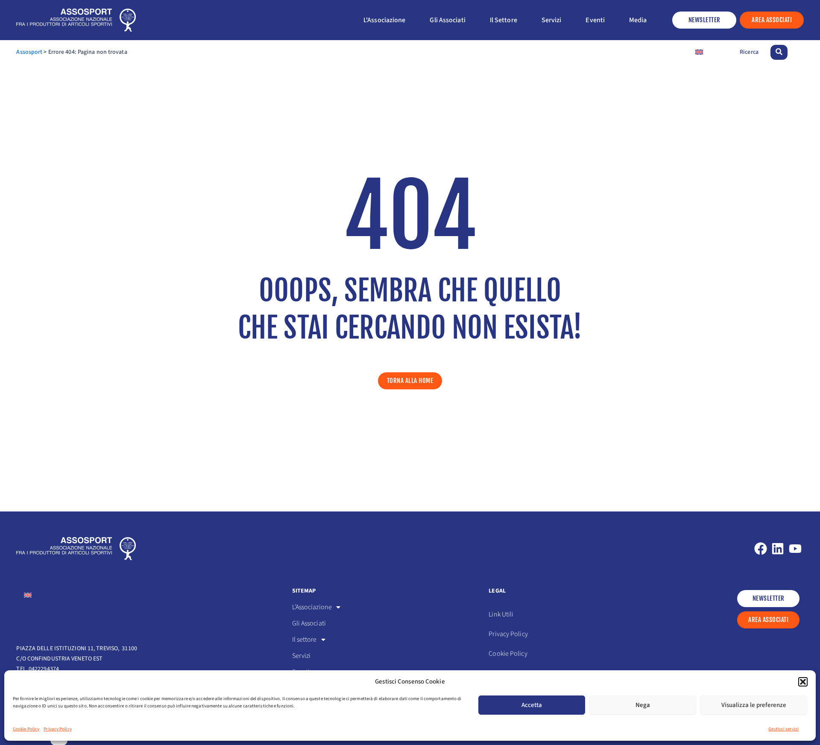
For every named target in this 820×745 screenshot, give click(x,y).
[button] (803, 682)
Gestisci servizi (783, 729)
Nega (643, 705)
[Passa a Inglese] (699, 52)
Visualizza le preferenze (753, 705)
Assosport (29, 52)
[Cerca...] (779, 52)
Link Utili (501, 614)
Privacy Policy (57, 729)
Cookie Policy (26, 729)
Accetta (531, 705)
